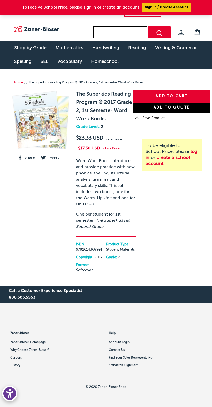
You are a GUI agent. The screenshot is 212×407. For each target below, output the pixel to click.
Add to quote (172, 107)
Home (18, 82)
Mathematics (69, 47)
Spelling (23, 61)
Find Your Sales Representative (131, 357)
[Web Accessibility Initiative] (9, 393)
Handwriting (105, 47)
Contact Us (117, 350)
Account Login (119, 342)
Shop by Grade (30, 47)
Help (112, 333)
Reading (137, 47)
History (15, 365)
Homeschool (105, 61)
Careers (16, 357)
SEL (44, 61)
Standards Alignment (123, 365)
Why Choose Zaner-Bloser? (29, 350)
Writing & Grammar (176, 47)
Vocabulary (69, 61)
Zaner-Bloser (19, 333)
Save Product (153, 118)
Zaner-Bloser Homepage (28, 342)
